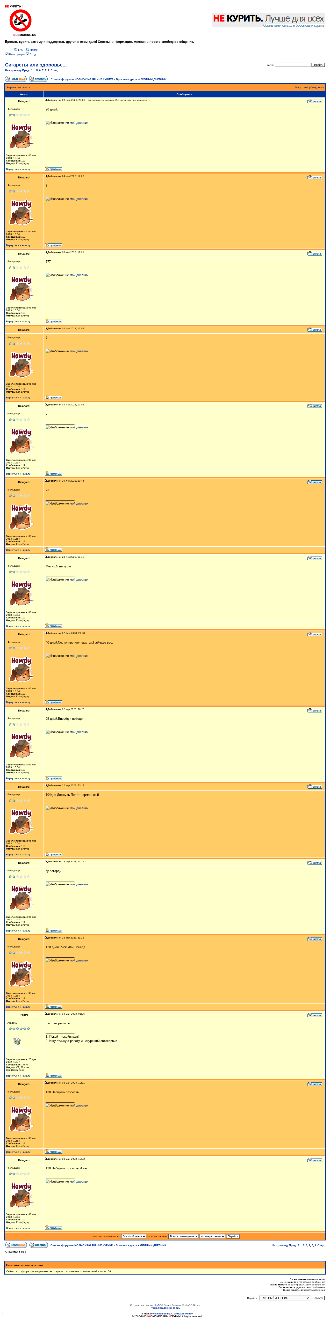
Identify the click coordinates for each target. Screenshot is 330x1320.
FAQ (20, 49)
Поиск (33, 49)
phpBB (157, 1305)
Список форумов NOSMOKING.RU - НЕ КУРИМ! (82, 79)
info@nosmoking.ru (161, 1313)
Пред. (26, 70)
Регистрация (16, 54)
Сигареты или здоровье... (36, 64)
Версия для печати (18, 87)
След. (54, 70)
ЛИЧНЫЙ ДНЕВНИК (153, 79)
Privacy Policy (184, 1313)
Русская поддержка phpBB (165, 1307)
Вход (32, 54)
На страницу (13, 70)
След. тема (317, 87)
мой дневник (79, 123)
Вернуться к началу (18, 169)
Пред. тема (301, 87)
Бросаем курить (126, 79)
